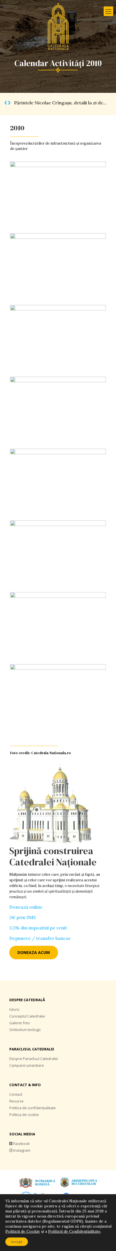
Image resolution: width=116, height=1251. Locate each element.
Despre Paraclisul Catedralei (33, 1058)
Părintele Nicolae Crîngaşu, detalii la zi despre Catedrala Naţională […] (14, 102)
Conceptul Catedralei (27, 1016)
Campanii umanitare (26, 1065)
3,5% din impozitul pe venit (38, 928)
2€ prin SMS (22, 917)
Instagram (21, 1150)
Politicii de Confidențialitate (74, 1231)
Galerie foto (19, 1022)
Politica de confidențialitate (32, 1107)
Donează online (26, 907)
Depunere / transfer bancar (40, 938)
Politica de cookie (24, 1114)
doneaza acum (33, 952)
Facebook (21, 1143)
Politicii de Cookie (22, 1231)
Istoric (14, 1009)
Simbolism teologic (25, 1029)
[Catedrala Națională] (58, 27)
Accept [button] (16, 1241)
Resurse (16, 1101)
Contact (15, 1094)
